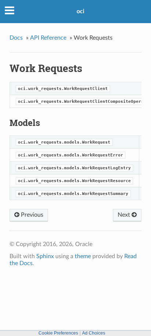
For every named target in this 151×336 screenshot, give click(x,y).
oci (80, 11)
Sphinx (45, 256)
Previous (31, 215)
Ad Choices (93, 333)
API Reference (48, 38)
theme (83, 256)
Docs (16, 38)
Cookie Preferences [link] (58, 333)
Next (125, 215)
